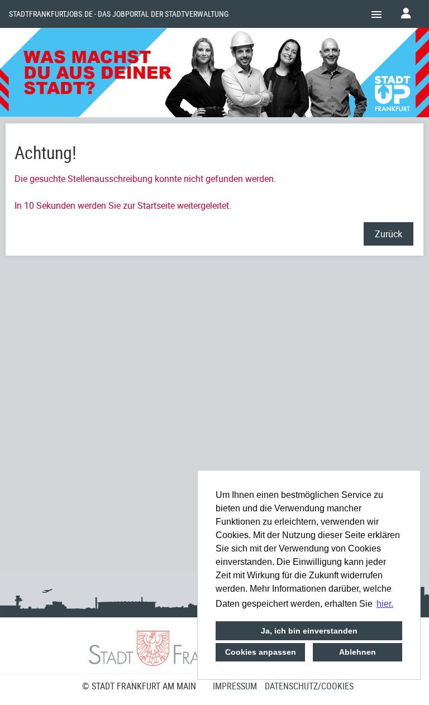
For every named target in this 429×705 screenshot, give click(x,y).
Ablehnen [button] (357, 652)
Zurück (388, 234)
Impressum (235, 686)
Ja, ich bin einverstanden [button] (309, 630)
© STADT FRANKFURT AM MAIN (139, 686)
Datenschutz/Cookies (309, 686)
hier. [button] (384, 603)
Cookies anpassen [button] (260, 652)
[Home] (214, 74)
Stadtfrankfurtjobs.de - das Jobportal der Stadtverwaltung (118, 14)
